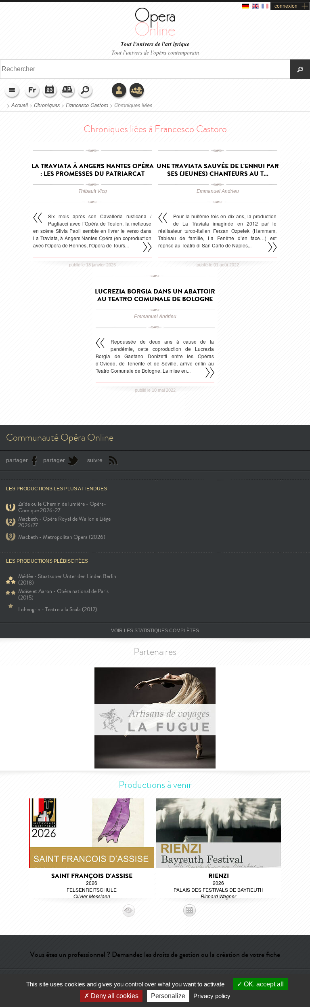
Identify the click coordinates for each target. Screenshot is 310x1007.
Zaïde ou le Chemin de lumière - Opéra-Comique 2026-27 (62, 507)
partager (17, 460)
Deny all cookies (113, 995)
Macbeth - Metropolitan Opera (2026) (61, 537)
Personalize (168, 995)
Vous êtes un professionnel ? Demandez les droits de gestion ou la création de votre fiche (155, 954)
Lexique (68, 91)
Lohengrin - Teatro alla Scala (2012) (57, 609)
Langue (32, 91)
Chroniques (47, 105)
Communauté (137, 91)
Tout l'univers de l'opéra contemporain (155, 52)
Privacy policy (211, 995)
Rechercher (86, 91)
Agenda (50, 91)
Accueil (19, 105)
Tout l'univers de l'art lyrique (155, 44)
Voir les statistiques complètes (155, 630)
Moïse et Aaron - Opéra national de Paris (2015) (63, 594)
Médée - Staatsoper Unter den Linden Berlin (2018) (67, 579)
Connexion (119, 91)
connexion (285, 6)
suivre (95, 460)
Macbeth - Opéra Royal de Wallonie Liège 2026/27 (64, 522)
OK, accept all (263, 984)
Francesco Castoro (87, 105)
